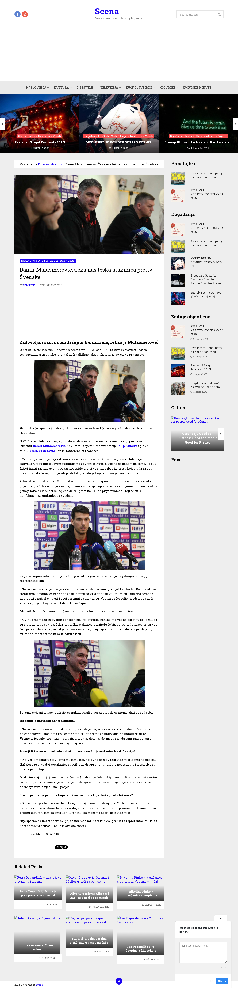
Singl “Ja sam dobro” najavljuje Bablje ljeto (205, 385)
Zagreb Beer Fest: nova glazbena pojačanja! (205, 294)
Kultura (61, 87)
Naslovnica (36, 87)
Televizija (109, 87)
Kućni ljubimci (139, 87)
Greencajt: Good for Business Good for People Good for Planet (206, 279)
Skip (211, 980)
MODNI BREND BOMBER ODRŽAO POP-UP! (206, 262)
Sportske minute (196, 87)
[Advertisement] (119, 54)
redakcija (29, 285)
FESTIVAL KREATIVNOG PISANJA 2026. (207, 194)
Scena (107, 11)
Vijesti (70, 260)
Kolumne (167, 87)
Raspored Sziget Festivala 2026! (201, 367)
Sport (39, 260)
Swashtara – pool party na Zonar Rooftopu (206, 175)
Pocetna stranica (50, 164)
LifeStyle (84, 87)
